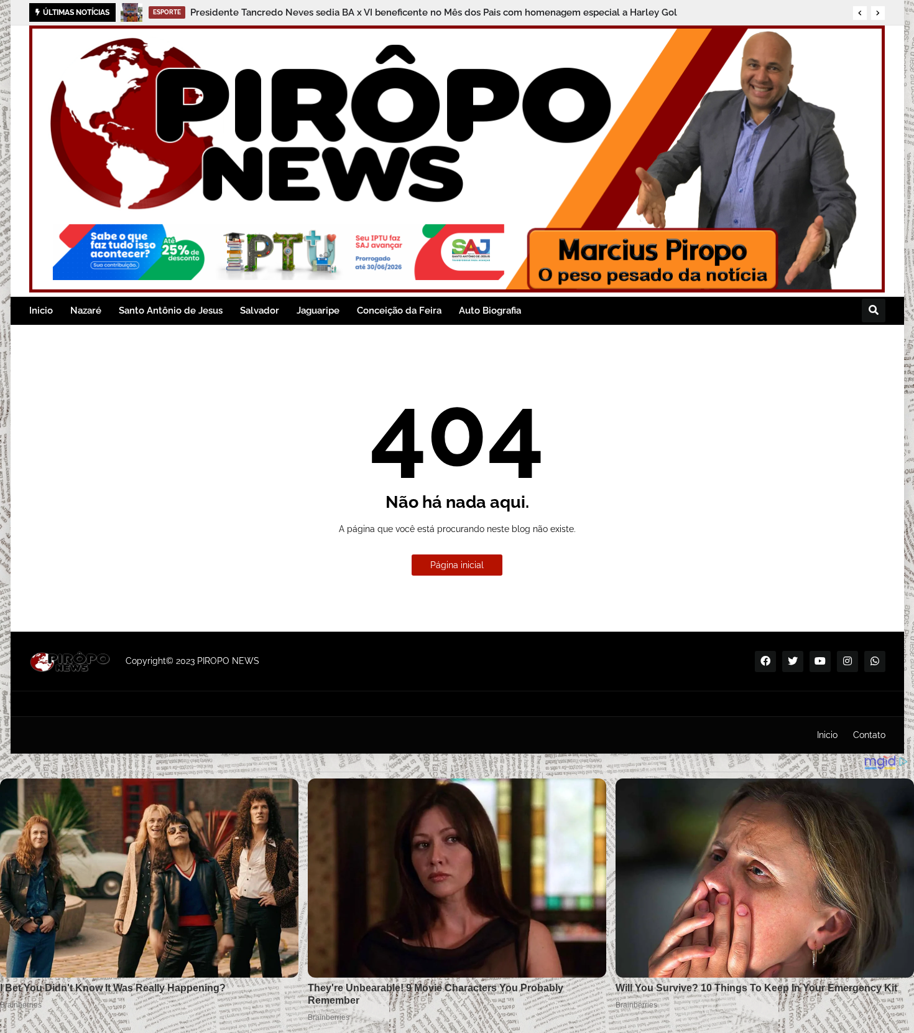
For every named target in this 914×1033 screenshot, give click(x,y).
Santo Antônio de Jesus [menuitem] (171, 310)
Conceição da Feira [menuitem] (399, 310)
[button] (859, 13)
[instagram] (847, 661)
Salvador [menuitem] (259, 310)
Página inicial (457, 565)
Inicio (827, 735)
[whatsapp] (874, 661)
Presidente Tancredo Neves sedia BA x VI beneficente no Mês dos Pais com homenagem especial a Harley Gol (433, 12)
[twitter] (792, 661)
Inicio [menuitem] (41, 310)
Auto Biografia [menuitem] (490, 310)
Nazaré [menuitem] (85, 310)
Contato (869, 735)
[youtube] (820, 661)
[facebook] (765, 661)
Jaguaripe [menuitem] (318, 310)
